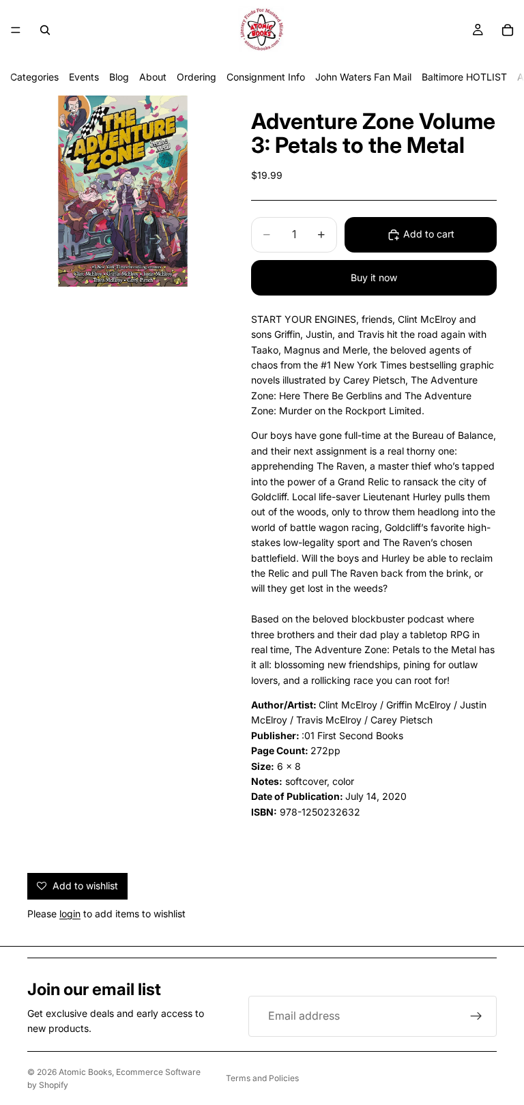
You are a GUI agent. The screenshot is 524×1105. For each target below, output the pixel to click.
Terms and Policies (262, 1078)
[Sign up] (476, 1016)
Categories (34, 77)
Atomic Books (85, 1072)
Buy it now (374, 277)
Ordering (196, 77)
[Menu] (15, 30)
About (152, 77)
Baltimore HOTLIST (464, 77)
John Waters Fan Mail (363, 77)
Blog (119, 77)
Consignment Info (266, 77)
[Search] (45, 30)
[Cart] (508, 30)
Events (84, 77)
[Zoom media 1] (122, 191)
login (70, 913)
